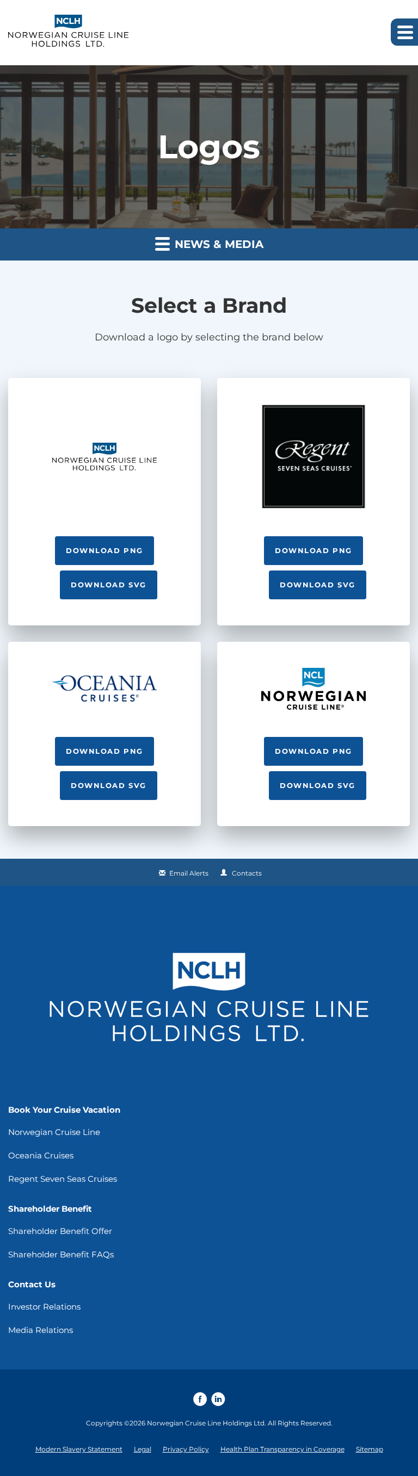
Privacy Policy (186, 1449)
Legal (142, 1449)
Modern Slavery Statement (78, 1449)
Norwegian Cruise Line (54, 1132)
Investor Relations (44, 1306)
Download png (104, 550)
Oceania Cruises (40, 1155)
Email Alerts (188, 873)
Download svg (108, 584)
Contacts (247, 873)
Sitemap (369, 1449)
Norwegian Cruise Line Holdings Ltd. (206, 1423)
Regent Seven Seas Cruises (62, 1179)
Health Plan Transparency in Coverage (282, 1449)
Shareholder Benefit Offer (60, 1231)
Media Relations (40, 1330)
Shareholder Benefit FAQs (61, 1254)
